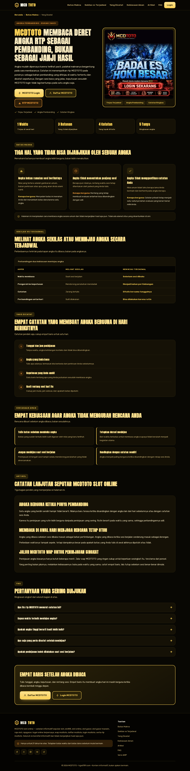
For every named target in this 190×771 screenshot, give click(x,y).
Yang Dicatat (116, 5)
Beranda (19, 15)
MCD (28, 5)
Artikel (151, 5)
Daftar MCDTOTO (62, 93)
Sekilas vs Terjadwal (95, 5)
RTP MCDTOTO (30, 103)
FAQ (160, 5)
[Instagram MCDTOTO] (30, 752)
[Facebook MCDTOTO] (17, 752)
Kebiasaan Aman (135, 5)
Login (170, 5)
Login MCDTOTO (69, 695)
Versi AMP (122, 755)
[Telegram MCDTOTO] (44, 752)
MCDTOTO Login (31, 93)
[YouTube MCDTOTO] (37, 752)
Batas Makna (74, 5)
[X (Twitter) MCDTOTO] (24, 752)
